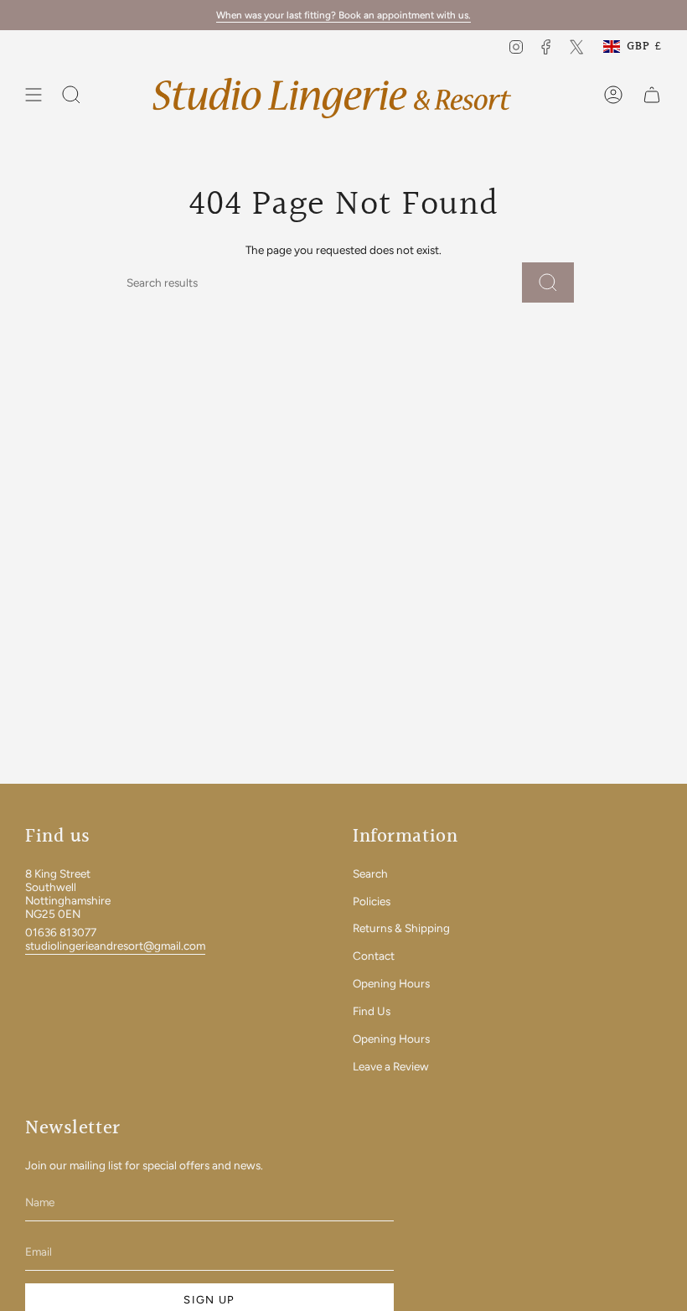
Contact (374, 955)
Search (370, 873)
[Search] (548, 282)
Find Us (371, 1011)
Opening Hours (391, 983)
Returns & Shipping (401, 928)
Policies (371, 901)
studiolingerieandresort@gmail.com (115, 945)
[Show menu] (33, 95)
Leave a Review (391, 1066)
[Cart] (652, 95)
